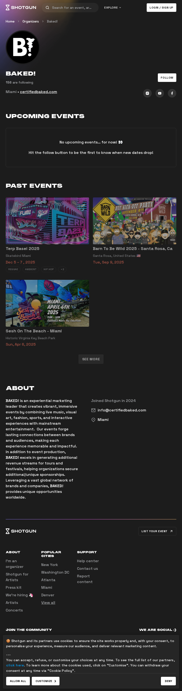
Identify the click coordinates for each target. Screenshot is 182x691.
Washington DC (55, 572)
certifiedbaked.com (38, 91)
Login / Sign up (161, 7)
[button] (167, 77)
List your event (154, 531)
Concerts (14, 610)
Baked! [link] (52, 21)
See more (91, 359)
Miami (46, 587)
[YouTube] (159, 93)
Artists (12, 602)
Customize (44, 681)
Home (10, 21)
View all (48, 602)
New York (49, 564)
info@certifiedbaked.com (122, 410)
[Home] (21, 7)
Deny (168, 681)
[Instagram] (147, 93)
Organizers (31, 21)
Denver (47, 595)
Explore (111, 7)
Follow (167, 78)
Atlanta (48, 579)
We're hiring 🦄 (19, 595)
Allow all (18, 681)
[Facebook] (172, 93)
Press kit (14, 587)
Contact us (87, 568)
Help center (88, 560)
